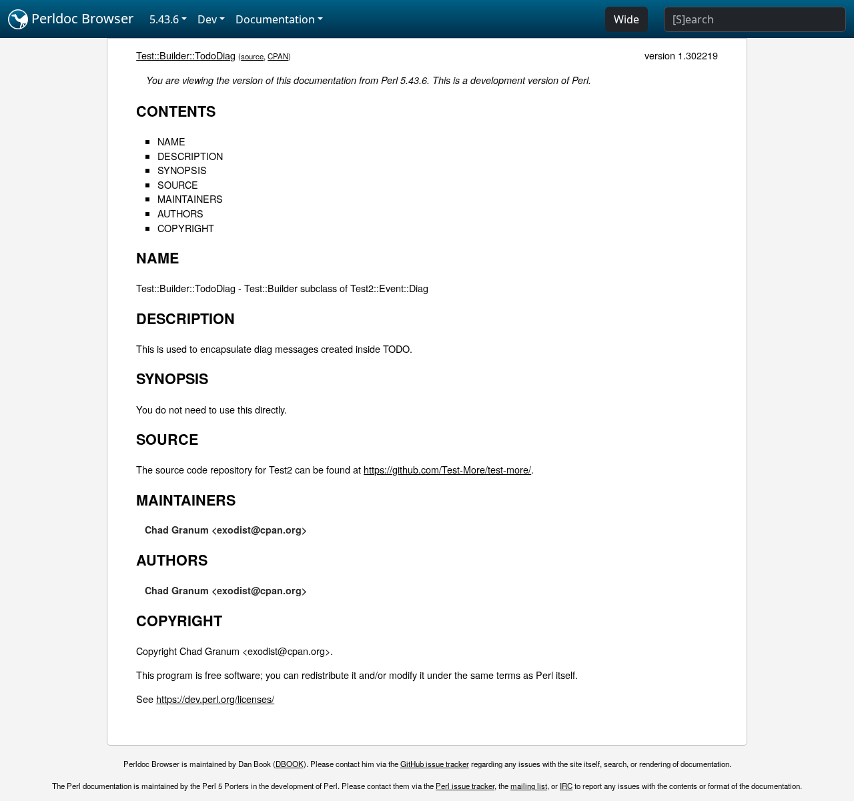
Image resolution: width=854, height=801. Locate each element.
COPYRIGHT (185, 228)
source (252, 56)
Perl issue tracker (465, 785)
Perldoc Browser (80, 18)
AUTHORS (180, 213)
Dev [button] (207, 19)
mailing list (528, 785)
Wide (626, 19)
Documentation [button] (275, 19)
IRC (566, 785)
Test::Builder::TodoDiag (186, 55)
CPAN (278, 56)
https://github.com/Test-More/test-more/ (447, 469)
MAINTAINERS (190, 198)
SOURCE (177, 184)
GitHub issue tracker (434, 763)
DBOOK (290, 763)
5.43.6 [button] (164, 19)
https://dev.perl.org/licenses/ (215, 699)
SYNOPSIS (182, 170)
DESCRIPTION (190, 156)
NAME (171, 141)
